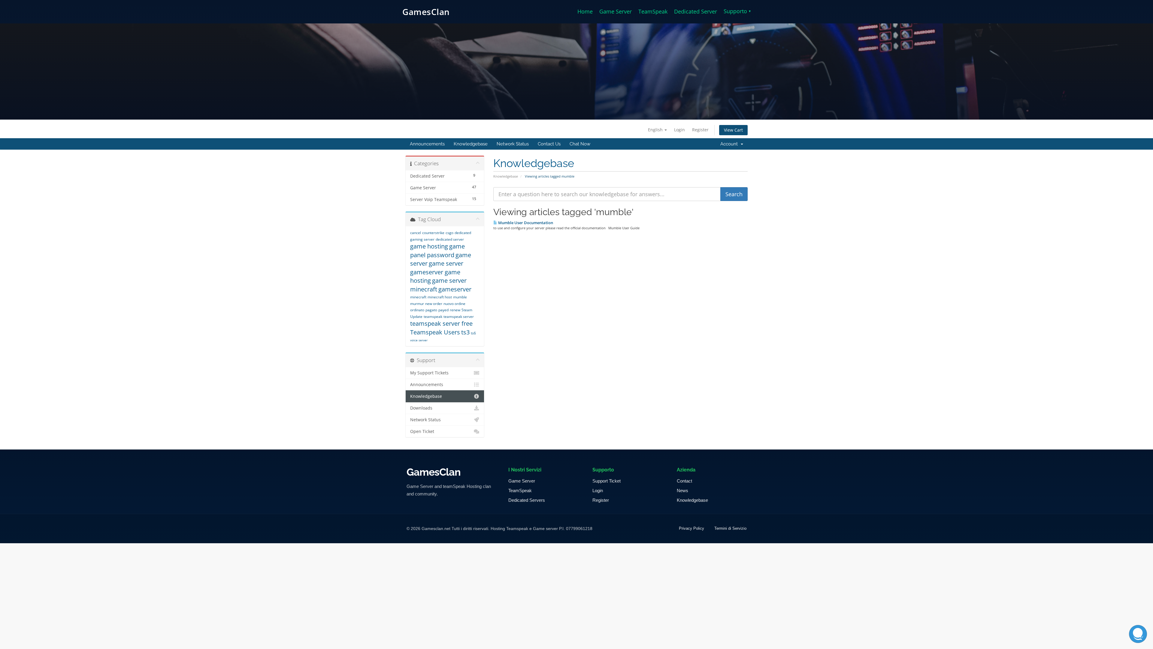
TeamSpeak (652, 11)
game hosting (429, 246)
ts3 (465, 332)
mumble (460, 297)
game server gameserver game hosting (436, 272)
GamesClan (426, 11)
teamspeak (433, 316)
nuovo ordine (454, 303)
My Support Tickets (429, 373)
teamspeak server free (441, 323)
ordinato (417, 309)
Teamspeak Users (435, 332)
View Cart (733, 130)
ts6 (473, 333)
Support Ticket (606, 480)
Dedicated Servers (526, 500)
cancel (415, 232)
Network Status (513, 144)
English (656, 130)
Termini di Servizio (730, 528)
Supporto (737, 11)
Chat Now (580, 144)
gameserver (454, 289)
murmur (417, 303)
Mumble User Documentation (525, 222)
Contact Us (549, 144)
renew (455, 309)
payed (443, 309)
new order (433, 303)
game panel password (437, 250)
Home (585, 11)
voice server (419, 340)
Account (730, 144)
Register (700, 130)
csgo (449, 232)
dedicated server (450, 239)
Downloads (421, 408)
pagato (431, 309)
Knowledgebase (471, 144)
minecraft (418, 297)
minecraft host (440, 297)
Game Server (615, 11)
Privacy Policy (691, 528)
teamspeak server (458, 316)
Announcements (427, 144)
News (682, 490)
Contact (684, 480)
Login (679, 130)
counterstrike (433, 232)
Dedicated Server (695, 11)
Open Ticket (422, 431)
